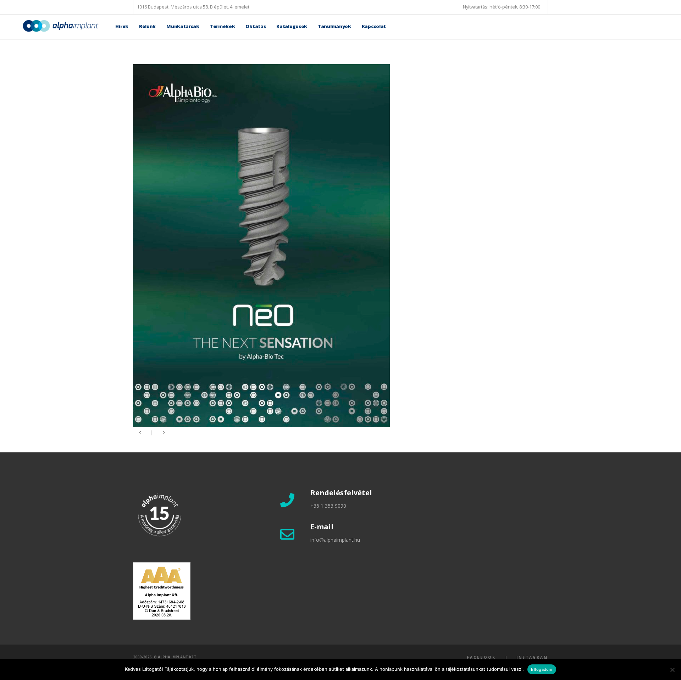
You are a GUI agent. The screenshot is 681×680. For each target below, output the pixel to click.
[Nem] (672, 669)
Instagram (532, 657)
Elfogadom (541, 669)
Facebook (481, 657)
